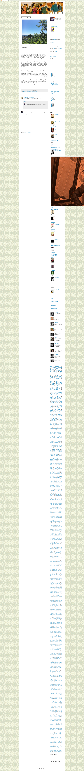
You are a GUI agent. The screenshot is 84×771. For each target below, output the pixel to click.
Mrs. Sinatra (53, 493)
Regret (53, 494)
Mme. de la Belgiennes (58, 663)
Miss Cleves (54, 583)
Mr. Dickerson (55, 676)
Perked (56, 134)
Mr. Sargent (58, 463)
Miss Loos (58, 618)
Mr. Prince (61, 706)
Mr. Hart (53, 685)
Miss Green (57, 600)
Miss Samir (56, 641)
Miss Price (60, 446)
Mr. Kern (57, 689)
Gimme (50, 423)
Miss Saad (53, 641)
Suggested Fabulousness (57, 397)
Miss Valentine (59, 433)
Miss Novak (53, 630)
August (52, 81)
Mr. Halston (60, 683)
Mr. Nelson (59, 702)
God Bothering (52, 438)
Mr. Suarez (54, 715)
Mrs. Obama (58, 450)
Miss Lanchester (54, 512)
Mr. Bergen (54, 526)
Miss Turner (55, 428)
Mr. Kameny (56, 688)
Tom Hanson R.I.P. (57, 264)
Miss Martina (29, 91)
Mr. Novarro (60, 533)
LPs (59, 380)
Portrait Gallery (58, 388)
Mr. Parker (52, 534)
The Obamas (51, 543)
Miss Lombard (54, 513)
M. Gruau (57, 453)
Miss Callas (51, 456)
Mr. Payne (58, 449)
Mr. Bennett (60, 667)
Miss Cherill (53, 582)
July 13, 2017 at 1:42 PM (30, 97)
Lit (61, 374)
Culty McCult (51, 467)
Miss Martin (59, 460)
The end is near (57, 277)
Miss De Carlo (58, 587)
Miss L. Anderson (58, 614)
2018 (51, 74)
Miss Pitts (56, 446)
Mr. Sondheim (55, 415)
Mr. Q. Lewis (53, 535)
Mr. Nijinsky (57, 533)
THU (51, 416)
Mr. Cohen (57, 672)
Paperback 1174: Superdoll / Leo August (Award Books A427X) (57, 224)
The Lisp (52, 298)
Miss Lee (51, 427)
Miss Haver (51, 604)
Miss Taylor (59, 414)
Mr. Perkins (54, 705)
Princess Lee (51, 736)
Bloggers (52, 383)
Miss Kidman (54, 477)
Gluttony (27, 91)
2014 (51, 104)
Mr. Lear (55, 692)
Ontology (59, 424)
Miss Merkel (54, 626)
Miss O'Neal (55, 631)
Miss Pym (51, 447)
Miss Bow (59, 577)
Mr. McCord (55, 698)
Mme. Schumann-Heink (59, 486)
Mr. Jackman (56, 489)
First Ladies (59, 387)
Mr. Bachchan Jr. (52, 525)
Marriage (51, 389)
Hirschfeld (57, 556)
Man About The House (54, 83)
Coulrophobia (51, 410)
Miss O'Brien (57, 481)
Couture (54, 376)
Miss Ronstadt (54, 639)
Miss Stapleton (53, 520)
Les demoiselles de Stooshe (56, 560)
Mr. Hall (58, 683)
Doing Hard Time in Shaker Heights (55, 276)
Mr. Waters (58, 429)
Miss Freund (58, 595)
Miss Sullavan (59, 645)
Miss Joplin (58, 610)
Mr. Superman (55, 716)
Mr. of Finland (56, 723)
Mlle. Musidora (57, 485)
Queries (51, 397)
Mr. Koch (51, 490)
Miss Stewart (52, 645)
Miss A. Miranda (55, 570)
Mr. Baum (60, 525)
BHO (54, 546)
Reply (24, 99)
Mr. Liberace (58, 490)
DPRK (51, 547)
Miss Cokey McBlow (55, 503)
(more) (53, 42)
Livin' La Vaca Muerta (57, 328)
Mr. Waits (55, 718)
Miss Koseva (56, 613)
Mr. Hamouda (55, 684)
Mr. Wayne (58, 718)
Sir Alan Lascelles (56, 738)
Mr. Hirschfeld (52, 489)
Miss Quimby (51, 637)
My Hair (60, 422)
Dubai (55, 416)
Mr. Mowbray (57, 701)
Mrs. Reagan (60, 538)
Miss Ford (55, 595)
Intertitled (51, 414)
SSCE (57, 381)
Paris (54, 406)
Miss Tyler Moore (56, 649)
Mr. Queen (52, 707)
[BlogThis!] (33, 90)
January (52, 100)
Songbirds (52, 369)
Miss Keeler (55, 459)
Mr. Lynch (56, 694)
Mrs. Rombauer (52, 732)
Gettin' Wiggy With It (57, 27)
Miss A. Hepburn (56, 454)
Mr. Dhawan (57, 675)
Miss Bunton (52, 579)
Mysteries (55, 392)
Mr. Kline (60, 489)
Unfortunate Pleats (55, 751)
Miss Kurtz (54, 614)
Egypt (51, 376)
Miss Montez (58, 515)
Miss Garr (55, 507)
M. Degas (56, 564)
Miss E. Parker (52, 590)
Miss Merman (57, 402)
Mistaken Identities (52, 485)
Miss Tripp (57, 648)
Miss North (55, 517)
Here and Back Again (57, 317)
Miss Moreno (59, 628)
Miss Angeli (58, 500)
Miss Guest (60, 601)
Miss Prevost (56, 635)
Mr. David (53, 674)
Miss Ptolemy (60, 635)
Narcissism (51, 385)
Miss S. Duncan (57, 640)
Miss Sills (56, 440)
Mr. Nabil (55, 702)
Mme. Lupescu (60, 661)
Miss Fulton (52, 507)
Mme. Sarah (53, 486)
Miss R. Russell (59, 423)
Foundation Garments (59, 437)
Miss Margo (54, 623)
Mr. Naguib (55, 429)
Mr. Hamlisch (53, 529)
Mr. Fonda (55, 679)
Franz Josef (53, 498)
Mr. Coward (55, 424)
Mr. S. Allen (58, 491)
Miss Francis (60, 403)
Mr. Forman (59, 679)
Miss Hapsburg (58, 475)
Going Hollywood (56, 343)
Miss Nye (57, 630)
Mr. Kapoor (51, 689)
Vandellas (59, 751)
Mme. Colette (56, 524)
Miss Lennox (54, 617)
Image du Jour (52, 388)
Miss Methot (54, 515)
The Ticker (51, 398)
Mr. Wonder (60, 720)
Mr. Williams (56, 720)
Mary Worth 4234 (57, 289)
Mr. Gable (55, 419)
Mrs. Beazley (55, 724)
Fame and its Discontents (56, 396)
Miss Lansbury (51, 460)
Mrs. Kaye (58, 727)
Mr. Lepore (58, 531)
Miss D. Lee (51, 586)
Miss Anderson (54, 500)
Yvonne (59, 413)
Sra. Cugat (56, 494)
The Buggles (56, 746)
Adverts (58, 374)
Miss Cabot (55, 579)
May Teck (60, 438)
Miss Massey (58, 623)
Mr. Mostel (54, 701)
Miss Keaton (53, 511)
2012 (51, 106)
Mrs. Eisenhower (55, 422)
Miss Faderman (55, 592)
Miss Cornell (58, 584)
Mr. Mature (52, 698)
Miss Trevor (53, 648)
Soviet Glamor (60, 392)
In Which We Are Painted (58, 216)
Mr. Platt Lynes (58, 534)
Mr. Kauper (54, 689)
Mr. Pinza (52, 706)
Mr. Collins (61, 672)
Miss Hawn (54, 604)
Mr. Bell (57, 667)
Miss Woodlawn (58, 654)
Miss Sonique (54, 643)
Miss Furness (54, 596)
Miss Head (59, 431)
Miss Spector (53, 644)
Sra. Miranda (51, 442)
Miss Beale (53, 575)
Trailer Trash (55, 403)
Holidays (51, 370)
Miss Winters (59, 428)
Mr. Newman (53, 533)
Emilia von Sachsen (58, 552)
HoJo (60, 556)
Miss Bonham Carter (58, 455)
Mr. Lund (53, 694)
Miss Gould (58, 599)
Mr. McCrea (59, 698)
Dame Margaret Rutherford (59, 548)
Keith (54, 557)
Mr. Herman (60, 529)
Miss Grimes (56, 601)
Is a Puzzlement (53, 85)
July (52, 82)
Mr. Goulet (55, 683)
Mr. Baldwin (58, 666)
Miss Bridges (57, 578)
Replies (25, 101)
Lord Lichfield (54, 561)
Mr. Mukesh (52, 702)
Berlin (60, 442)
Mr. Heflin (56, 685)
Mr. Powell (55, 706)
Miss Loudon (58, 478)
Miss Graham (57, 458)
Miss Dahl (60, 504)
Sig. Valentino (51, 738)
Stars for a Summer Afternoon (55, 91)
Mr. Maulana (59, 441)
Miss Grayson (53, 600)
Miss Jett (57, 609)
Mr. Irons (55, 530)
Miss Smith (54, 482)
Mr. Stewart (54, 464)
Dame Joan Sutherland (52, 437)
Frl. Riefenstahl (60, 468)
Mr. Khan (60, 689)
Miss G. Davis (58, 596)
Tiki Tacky (54, 544)
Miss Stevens (58, 520)
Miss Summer (54, 521)
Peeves (61, 385)
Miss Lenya (51, 513)
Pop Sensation (53, 222)
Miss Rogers (51, 424)
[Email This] (32, 90)
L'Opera (61, 393)
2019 (51, 73)
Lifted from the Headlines (56, 378)
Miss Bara (55, 573)
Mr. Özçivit (60, 723)
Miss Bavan (57, 574)
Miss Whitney (52, 653)
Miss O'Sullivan (59, 631)
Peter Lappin (25, 97)
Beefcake (55, 371)
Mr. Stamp (52, 714)
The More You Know (56, 442)
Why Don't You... (53, 92)
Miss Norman (52, 517)
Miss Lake (58, 477)
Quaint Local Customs (58, 382)
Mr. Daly (59, 409)
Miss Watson (53, 652)
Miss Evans (60, 591)
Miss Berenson (52, 455)
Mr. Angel (55, 665)
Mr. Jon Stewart (52, 688)
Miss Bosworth (55, 577)
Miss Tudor (52, 649)
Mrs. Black (54, 725)
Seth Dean (53, 53)
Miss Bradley (53, 578)
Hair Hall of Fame (54, 555)
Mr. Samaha (55, 711)
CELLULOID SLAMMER (54, 254)
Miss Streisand (56, 401)
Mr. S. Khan (52, 711)
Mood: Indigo (56, 354)
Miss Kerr (58, 511)
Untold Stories (54, 372)
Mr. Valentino (58, 464)
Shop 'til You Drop (59, 400)
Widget (51, 56)
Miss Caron (58, 502)
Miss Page (59, 517)
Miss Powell (53, 635)
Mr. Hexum (52, 530)
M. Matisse (54, 566)
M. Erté (57, 565)
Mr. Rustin (61, 710)
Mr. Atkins (51, 666)
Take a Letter (51, 745)
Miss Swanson (57, 410)
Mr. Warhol (54, 413)
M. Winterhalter (60, 469)
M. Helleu (60, 565)
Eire (54, 552)
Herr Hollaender (58, 555)
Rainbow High (56, 322)
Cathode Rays (57, 370)
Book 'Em (55, 337)
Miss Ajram (60, 454)
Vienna (52, 401)
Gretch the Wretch (55, 407)
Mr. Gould (52, 683)
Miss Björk (58, 471)
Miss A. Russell (59, 570)
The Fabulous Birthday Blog (54, 301)
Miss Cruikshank (60, 503)
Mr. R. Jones (59, 707)
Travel (36, 91)
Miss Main (54, 622)
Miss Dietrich (52, 402)
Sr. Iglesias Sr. (56, 741)
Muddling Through (56, 312)
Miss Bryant (60, 578)
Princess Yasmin (55, 736)
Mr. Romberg (53, 710)
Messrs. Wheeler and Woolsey (53, 568)
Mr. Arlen (60, 665)
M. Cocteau (52, 564)
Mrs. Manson (60, 729)
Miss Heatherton (58, 604)
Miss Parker (55, 432)
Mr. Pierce (61, 705)
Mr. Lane (55, 531)
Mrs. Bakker (51, 724)
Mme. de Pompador (53, 663)
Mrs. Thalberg (60, 419)
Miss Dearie (53, 588)
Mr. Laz (54, 490)
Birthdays (56, 368)
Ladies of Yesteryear (58, 377)
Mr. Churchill (60, 671)
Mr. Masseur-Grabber (56, 696)
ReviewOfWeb (54, 56)
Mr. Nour (56, 703)
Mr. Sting (55, 714)
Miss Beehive (58, 575)
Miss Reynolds (55, 427)
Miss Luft (58, 619)
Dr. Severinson (52, 551)
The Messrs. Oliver (59, 542)
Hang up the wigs (57, 114)
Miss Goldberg (54, 599)
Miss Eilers (60, 590)
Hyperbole (52, 469)
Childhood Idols (53, 384)
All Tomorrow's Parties (57, 389)
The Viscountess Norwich (57, 543)
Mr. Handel (59, 684)
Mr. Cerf (51, 415)
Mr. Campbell (58, 670)
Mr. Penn (51, 705)
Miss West (57, 418)
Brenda (55, 398)
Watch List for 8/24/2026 (58, 150)
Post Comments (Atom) (28, 132)
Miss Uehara (59, 649)
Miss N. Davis (53, 481)
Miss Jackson (53, 609)
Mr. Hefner (57, 529)
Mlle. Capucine (54, 658)
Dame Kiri (54, 548)
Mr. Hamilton (52, 684)
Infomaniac (52, 257)
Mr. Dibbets (60, 675)
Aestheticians (57, 379)
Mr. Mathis (57, 697)
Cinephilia (57, 366)
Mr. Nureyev (59, 703)
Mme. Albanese (52, 524)
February (52, 99)
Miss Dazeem (54, 587)
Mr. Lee (61, 692)
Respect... (52, 93)
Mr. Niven (53, 703)
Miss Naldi (61, 516)
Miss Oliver (51, 632)
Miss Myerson (60, 480)
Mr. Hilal (59, 685)
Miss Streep (54, 433)
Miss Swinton (58, 521)
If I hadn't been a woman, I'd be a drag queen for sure (58, 129)
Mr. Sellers (57, 712)
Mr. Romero (57, 710)
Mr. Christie (57, 671)
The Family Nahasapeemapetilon (56, 747)
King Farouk (55, 469)
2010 (51, 107)
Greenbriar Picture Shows (54, 149)
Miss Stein (51, 433)
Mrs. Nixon (53, 538)
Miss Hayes (58, 508)
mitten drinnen (53, 270)
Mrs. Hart (54, 450)
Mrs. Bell (59, 724)
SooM (59, 411)
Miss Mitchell (54, 627)
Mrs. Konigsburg (58, 728)
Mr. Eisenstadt (58, 462)
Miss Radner (59, 637)
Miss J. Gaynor (57, 608)
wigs (61, 383)
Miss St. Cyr (57, 644)
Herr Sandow (53, 556)
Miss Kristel (60, 613)
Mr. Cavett (61, 526)
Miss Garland (59, 394)
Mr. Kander (60, 688)
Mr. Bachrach (56, 525)
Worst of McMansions (54, 251)
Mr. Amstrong (51, 665)
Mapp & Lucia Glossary (54, 308)
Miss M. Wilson (52, 446)
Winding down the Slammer (54, 255)
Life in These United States (53, 499)
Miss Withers (54, 654)
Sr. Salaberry (58, 742)
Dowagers (54, 387)
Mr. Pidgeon (57, 705)
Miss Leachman (59, 512)
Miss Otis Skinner (59, 632)
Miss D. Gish (52, 504)
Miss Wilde (55, 653)
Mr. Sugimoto (58, 715)
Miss (58, 568)
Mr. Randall (57, 535)
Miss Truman (60, 648)
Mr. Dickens (52, 676)
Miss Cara (54, 502)
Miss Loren (59, 513)
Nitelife (54, 451)
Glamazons (52, 367)
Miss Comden (59, 456)
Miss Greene (60, 600)
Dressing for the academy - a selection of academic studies (58, 211)
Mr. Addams (60, 524)
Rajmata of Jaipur (60, 451)
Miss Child (55, 456)
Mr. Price (58, 706)
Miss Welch (57, 652)
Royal (54, 374)
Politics (53, 375)
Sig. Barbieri (56, 737)
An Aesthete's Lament (54, 302)
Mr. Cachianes (55, 441)
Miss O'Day (60, 630)
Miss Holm (58, 476)
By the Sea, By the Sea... (54, 90)
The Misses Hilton (56, 750)
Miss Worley (59, 440)
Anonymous (54, 39)
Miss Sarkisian (53, 418)
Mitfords (55, 657)
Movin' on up (53, 393)
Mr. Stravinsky (58, 714)
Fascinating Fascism (52, 412)
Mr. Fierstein (52, 679)
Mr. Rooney (54, 491)
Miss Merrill (56, 480)
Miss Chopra (58, 582)
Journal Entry (53, 86)
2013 (51, 105)
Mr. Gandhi (57, 681)
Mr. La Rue (61, 530)
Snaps (34, 91)
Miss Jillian (51, 610)
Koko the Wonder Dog (53, 400)
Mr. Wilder (55, 537)
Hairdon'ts (55, 380)
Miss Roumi (53, 640)
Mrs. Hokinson (58, 537)
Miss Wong (59, 484)
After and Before (55, 404)
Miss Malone (58, 622)
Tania (53, 44)
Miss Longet (54, 618)
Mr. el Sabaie (52, 723)
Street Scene (60, 415)
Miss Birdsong (54, 471)
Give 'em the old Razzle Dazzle (55, 113)
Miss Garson (58, 507)
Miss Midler (55, 409)
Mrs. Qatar (57, 538)
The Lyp (56, 495)
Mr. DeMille (59, 674)
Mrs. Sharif (55, 733)
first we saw (36, 58)
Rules (57, 406)
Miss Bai (52, 573)
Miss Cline (58, 583)
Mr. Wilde (53, 720)
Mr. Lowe (56, 693)
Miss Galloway (54, 597)
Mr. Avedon (54, 666)
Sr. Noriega (54, 742)
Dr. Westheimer (57, 551)
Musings (58, 369)
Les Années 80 (59, 376)
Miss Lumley (60, 445)
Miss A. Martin (57, 569)
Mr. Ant (57, 665)
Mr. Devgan (53, 675)
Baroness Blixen (52, 436)
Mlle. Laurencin (51, 659)
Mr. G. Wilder (59, 680)
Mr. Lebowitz (57, 692)
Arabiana (59, 384)
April (52, 97)
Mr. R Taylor (55, 707)
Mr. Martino (52, 696)
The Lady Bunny (58, 749)
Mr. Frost (53, 680)
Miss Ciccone (54, 473)
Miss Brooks (58, 472)
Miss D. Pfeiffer (55, 586)
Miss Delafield (58, 588)
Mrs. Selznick (52, 733)
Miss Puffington (52, 636)
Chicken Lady (60, 546)
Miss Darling (59, 586)
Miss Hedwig (53, 605)
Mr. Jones (57, 530)
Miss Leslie (58, 617)
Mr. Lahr (52, 531)
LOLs (57, 557)
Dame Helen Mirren (56, 467)
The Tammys (59, 495)
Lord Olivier (58, 561)
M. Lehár (51, 566)
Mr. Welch (55, 719)
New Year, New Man (57, 349)
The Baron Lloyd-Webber (57, 745)
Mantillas (52, 431)
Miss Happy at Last (52, 475)
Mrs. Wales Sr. (57, 493)
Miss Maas (54, 621)
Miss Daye (51, 587)
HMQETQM (59, 420)
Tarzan (59, 494)
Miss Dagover (56, 504)
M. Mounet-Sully (58, 566)
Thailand (61, 401)
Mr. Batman (53, 667)
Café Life (24, 91)
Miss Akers (58, 499)
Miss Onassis (54, 632)
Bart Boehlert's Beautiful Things (55, 245)
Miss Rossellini (58, 639)
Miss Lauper (55, 460)
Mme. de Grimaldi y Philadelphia (58, 662)
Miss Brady (54, 472)
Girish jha (54, 48)
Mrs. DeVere (58, 725)
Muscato (56, 17)
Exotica (51, 379)
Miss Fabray (51, 592)
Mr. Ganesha (60, 681)
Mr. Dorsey (59, 676)
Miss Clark (58, 473)
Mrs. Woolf (59, 539)
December (52, 76)
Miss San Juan (60, 641)
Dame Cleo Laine (55, 547)
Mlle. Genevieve (59, 658)
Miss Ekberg (51, 591)
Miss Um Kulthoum (52, 650)
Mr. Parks (55, 534)
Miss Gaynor (52, 445)
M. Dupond (54, 565)
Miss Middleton (58, 626)
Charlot (57, 546)
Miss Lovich (54, 619)
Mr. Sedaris (53, 712)
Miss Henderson (58, 605)
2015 (51, 103)
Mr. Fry (56, 680)
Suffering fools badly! (54, 231)
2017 (51, 75)
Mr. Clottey (54, 672)
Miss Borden (51, 577)
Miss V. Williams (58, 650)
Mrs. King (54, 728)
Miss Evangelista (55, 591)
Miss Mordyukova (55, 628)
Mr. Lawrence (51, 692)
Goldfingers (52, 144)
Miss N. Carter (57, 516)
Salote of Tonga (52, 737)
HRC (50, 555)
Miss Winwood (54, 484)
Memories (58, 375)
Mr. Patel (57, 393)
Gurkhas (53, 453)
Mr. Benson (51, 526)
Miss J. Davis (53, 608)
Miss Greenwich (52, 601)
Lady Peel (60, 498)
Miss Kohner (52, 613)
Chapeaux (57, 383)
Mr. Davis (56, 674)
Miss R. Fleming (55, 637)
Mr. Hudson (51, 429)
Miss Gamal (58, 597)
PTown (32, 91)
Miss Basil (53, 574)
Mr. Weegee (51, 537)
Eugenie (56, 553)
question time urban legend (53, 40)
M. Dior (59, 564)
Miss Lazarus (54, 478)
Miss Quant (56, 636)
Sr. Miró (59, 741)
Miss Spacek (58, 643)
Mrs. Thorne (52, 539)
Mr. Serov (60, 712)
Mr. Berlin (54, 462)
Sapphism (59, 398)
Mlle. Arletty (58, 657)
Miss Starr (61, 644)
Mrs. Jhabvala (54, 727)
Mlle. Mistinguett (56, 659)
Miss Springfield (59, 482)
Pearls (52, 377)
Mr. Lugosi (59, 693)
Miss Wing (59, 653)
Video (51, 366)
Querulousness (53, 394)
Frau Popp (59, 553)
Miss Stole (56, 645)
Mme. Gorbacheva (55, 661)
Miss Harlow (54, 508)
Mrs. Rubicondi (56, 732)
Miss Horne (51, 432)
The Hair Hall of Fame (54, 26)
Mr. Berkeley (51, 441)
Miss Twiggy (57, 522)
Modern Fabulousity (53, 305)
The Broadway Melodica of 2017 (55, 84)
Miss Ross (59, 427)
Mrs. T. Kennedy (59, 733)
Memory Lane (51, 454)
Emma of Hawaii (52, 553)
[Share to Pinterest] (36, 90)
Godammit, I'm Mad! (53, 283)
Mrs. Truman (55, 539)
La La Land (59, 557)
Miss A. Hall (53, 569)
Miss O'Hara (51, 631)
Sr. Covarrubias (51, 741)
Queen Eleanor (60, 736)
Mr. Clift (51, 672)
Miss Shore (52, 440)
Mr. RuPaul (61, 535)
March (52, 98)
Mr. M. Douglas (59, 694)
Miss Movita (53, 516)
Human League (51, 557)
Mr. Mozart (61, 701)
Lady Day (57, 498)
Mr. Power (54, 463)
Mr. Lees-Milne (52, 693)
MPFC (60, 453)
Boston (56, 436)
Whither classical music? (54, 229)
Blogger (46, 768)
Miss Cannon (59, 579)
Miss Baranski (58, 573)
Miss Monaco (58, 627)
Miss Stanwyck (59, 432)
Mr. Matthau (60, 697)
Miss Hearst (53, 476)
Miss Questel (59, 636)
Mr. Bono (58, 526)
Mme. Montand (52, 662)
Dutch (52, 552)
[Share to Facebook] (35, 90)
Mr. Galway (53, 681)
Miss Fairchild (59, 592)
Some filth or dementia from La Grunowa (55, 147)
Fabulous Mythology (53, 420)
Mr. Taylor (59, 716)
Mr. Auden (51, 462)
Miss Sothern (51, 428)
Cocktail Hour (59, 436)
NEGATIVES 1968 (57, 239)
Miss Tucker (53, 522)
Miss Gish (55, 414)
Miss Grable (52, 458)
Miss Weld (61, 652)
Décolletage (51, 381)
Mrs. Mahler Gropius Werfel (55, 729)
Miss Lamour (59, 459)
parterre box (52, 146)
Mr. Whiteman (58, 719)
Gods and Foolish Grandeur (54, 209)
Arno (50, 546)
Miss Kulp (51, 614)
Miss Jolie (55, 610)
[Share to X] (34, 90)
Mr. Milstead (54, 449)
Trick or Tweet (58, 544)
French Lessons (55, 468)
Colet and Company (53, 304)
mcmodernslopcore (53, 252)
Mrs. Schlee (60, 732)
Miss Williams (56, 447)
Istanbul (56, 438)
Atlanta (52, 546)
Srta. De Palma (54, 542)
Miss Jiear (60, 609)
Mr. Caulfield (53, 671)
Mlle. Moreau (60, 659)
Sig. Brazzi (60, 737)
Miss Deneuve (55, 431)
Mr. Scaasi (59, 711)
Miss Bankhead (54, 423)
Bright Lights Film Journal (54, 140)
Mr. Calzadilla (54, 670)
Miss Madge (58, 621)
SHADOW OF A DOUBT (54, 120)
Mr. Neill (50, 533)
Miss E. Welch (56, 590)
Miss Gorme (56, 445)
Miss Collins (54, 584)
